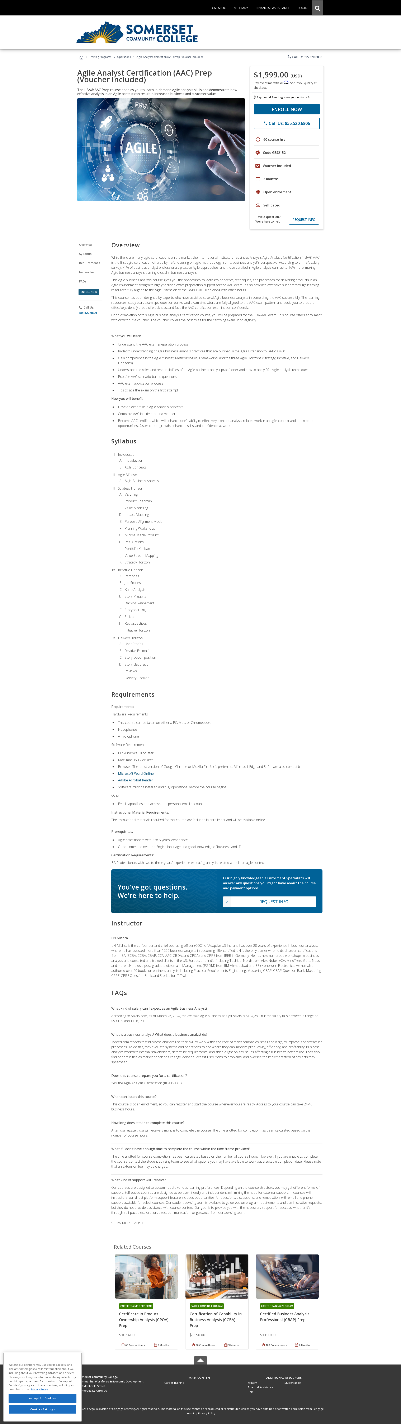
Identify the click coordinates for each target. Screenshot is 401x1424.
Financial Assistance (260, 1387)
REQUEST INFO (304, 219)
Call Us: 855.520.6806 (304, 57)
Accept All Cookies (42, 1398)
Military (252, 1383)
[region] (42, 1386)
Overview (85, 245)
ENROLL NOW (287, 109)
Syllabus (85, 254)
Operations (124, 57)
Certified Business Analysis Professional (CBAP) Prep (284, 1316)
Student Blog (292, 1383)
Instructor (86, 272)
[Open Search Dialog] (317, 7)
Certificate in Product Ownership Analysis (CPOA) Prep (144, 1319)
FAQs (82, 281)
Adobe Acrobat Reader (135, 780)
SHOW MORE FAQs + (127, 1223)
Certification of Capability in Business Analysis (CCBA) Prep (216, 1319)
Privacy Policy (206, 1413)
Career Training (174, 1383)
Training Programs (100, 57)
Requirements (89, 263)
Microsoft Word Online (136, 773)
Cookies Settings (42, 1409)
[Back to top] (200, 1376)
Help (251, 1392)
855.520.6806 (88, 313)
